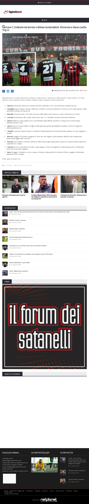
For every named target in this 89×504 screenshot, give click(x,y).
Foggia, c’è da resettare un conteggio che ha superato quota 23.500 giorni (31, 254)
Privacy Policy (8, 492)
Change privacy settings (11, 493)
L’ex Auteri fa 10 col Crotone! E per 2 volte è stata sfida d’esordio (27, 245)
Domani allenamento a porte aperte (13, 196)
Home (6, 491)
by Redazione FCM (59, 90)
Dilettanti (69, 491)
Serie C (52, 491)
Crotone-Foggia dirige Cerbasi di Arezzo (21, 237)
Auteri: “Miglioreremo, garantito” (18, 271)
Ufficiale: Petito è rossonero (17, 228)
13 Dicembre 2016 (73, 90)
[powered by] (44, 497)
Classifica (37, 491)
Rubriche (45, 491)
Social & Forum (45, 3)
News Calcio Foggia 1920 (23, 165)
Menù (45, 20)
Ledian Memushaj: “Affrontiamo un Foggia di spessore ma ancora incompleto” (44, 197)
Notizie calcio (60, 491)
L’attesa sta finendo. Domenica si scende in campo (74, 196)
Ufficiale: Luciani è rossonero (17, 220)
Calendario (29, 491)
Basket (76, 491)
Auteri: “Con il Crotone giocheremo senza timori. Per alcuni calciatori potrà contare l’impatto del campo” (39, 212)
